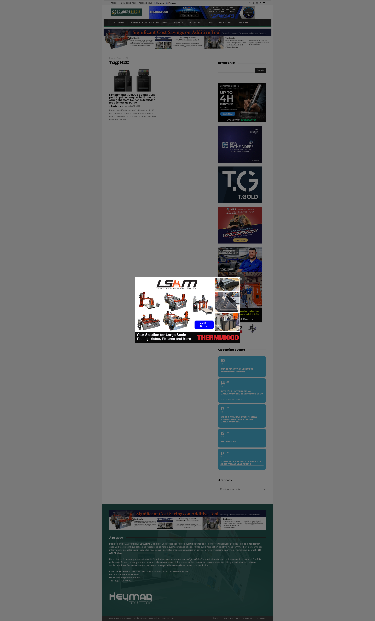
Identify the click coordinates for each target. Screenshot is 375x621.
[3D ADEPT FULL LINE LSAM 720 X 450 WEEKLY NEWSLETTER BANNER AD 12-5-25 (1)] (187, 342)
